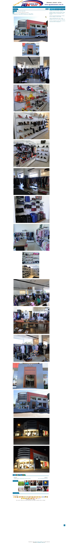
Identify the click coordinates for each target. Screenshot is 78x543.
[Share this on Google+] (16, 475)
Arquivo (62, 9)
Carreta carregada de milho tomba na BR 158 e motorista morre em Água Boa (57, 21)
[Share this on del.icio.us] (20, 475)
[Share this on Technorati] (24, 475)
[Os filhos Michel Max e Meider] (46, 488)
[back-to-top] (64, 525)
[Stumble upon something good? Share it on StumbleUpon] (17, 475)
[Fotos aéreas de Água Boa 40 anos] (33, 488)
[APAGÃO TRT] (39, 488)
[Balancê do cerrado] (27, 488)
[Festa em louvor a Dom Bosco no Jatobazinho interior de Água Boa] (27, 483)
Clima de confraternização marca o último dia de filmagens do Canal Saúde (57, 16)
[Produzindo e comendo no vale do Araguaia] (21, 483)
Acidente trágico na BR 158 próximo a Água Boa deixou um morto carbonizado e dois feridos (57, 13)
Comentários (57, 9)
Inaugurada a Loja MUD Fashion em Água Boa (23, 14)
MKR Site (43, 542)
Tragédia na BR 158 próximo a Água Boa (56, 10)
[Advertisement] (22, 533)
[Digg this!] (18, 475)
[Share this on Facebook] (13, 475)
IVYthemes (39, 542)
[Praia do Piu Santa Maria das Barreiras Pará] (21, 488)
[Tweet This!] (14, 475)
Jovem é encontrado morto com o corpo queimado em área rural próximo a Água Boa (57, 19)
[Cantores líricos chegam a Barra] (39, 483)
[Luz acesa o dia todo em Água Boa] (46, 483)
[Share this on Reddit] (22, 475)
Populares (52, 9)
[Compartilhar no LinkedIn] (21, 475)
